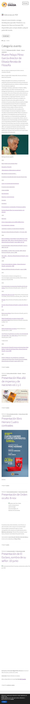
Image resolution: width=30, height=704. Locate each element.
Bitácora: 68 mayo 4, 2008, (14, 269)
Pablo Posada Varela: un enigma (9, 328)
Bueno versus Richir (6, 313)
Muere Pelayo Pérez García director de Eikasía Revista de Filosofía (13, 60)
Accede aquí (6, 36)
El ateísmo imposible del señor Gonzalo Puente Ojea (14, 177)
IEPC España (23, 679)
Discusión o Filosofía (6, 167)
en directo (9, 685)
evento (7, 367)
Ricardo (3, 299)
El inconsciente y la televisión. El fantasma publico (14, 207)
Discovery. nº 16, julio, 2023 (14, 232)
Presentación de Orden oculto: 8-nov (14, 496)
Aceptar (4, 701)
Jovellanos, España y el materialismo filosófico (13, 228)
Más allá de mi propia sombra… (9, 173)
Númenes (4, 218)
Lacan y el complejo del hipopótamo (10, 183)
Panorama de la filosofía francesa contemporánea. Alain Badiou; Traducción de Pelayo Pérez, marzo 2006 (15, 349)
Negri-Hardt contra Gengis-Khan (9, 163)
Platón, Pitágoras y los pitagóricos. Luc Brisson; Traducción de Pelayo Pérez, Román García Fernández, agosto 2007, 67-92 (14, 359)
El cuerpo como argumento (8, 187)
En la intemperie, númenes (8, 225)
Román (18, 50)
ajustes (12, 699)
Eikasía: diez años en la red (8, 294)
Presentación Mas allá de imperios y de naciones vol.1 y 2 (13, 381)
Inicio (4, 40)
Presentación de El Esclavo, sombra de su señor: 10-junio (14, 557)
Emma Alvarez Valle (23, 414)
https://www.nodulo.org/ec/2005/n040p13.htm (13, 222)
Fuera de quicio (5, 193)
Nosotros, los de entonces (8, 197)
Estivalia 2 (4, 203)
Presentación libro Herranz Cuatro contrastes (12, 422)
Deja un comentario (7, 415)
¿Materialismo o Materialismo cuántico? (11, 170)
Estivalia (4, 200)
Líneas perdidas (5, 190)
